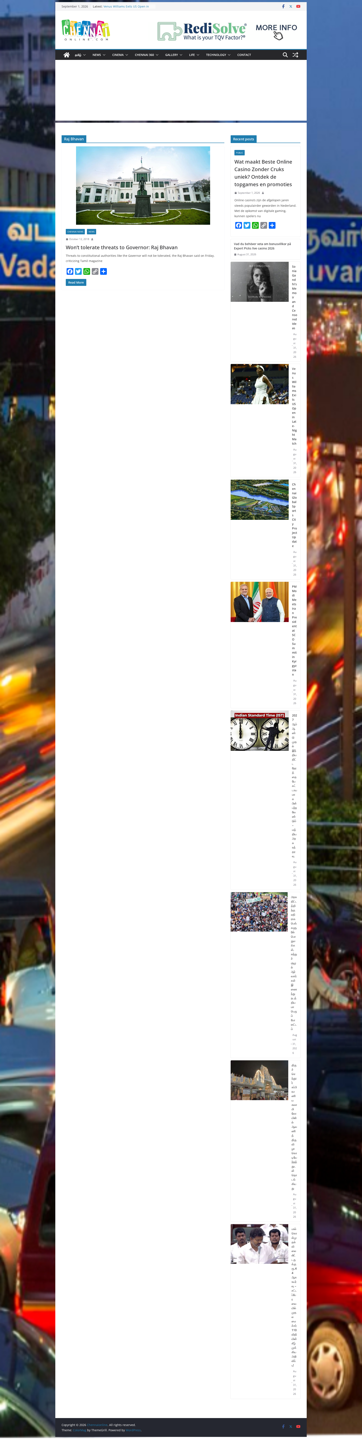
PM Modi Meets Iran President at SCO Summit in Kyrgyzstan (294, 630)
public (239, 152)
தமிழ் (78, 55)
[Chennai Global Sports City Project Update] (260, 529)
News (97, 55)
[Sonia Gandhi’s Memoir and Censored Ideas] (260, 312)
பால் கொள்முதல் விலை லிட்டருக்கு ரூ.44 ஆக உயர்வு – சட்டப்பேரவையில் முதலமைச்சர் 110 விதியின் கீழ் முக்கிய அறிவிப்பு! (294, 1297)
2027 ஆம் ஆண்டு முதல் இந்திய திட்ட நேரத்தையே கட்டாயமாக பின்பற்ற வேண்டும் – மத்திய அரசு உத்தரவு (294, 785)
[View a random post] (295, 55)
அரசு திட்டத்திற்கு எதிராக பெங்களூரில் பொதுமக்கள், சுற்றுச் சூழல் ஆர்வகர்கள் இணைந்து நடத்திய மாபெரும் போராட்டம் (294, 963)
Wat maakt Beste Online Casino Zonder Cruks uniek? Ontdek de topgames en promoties (263, 173)
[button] (83, 55)
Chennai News (75, 231)
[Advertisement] (181, 91)
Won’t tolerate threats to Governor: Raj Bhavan (122, 247)
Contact (244, 55)
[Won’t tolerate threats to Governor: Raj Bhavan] (143, 185)
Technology (216, 55)
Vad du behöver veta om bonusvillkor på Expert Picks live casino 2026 (262, 246)
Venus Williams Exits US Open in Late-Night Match (294, 406)
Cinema (118, 55)
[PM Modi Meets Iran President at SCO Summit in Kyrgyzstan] (260, 645)
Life (192, 55)
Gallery (171, 55)
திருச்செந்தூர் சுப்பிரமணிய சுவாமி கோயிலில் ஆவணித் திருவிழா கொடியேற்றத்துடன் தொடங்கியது (294, 1126)
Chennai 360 (144, 55)
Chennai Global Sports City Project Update (294, 515)
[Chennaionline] (67, 55)
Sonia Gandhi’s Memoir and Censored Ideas (122, 8)
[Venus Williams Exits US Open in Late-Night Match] (260, 420)
